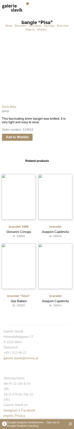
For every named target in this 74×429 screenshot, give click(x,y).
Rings (8, 25)
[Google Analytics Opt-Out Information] (4, 424)
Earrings (49, 25)
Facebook (28, 410)
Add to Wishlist (17, 137)
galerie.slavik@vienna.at (21, 358)
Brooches (63, 25)
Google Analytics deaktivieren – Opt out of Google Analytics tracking (33, 424)
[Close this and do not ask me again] (70, 424)
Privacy (20, 415)
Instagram (10, 410)
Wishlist (42, 29)
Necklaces (35, 25)
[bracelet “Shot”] (19, 266)
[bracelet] (55, 197)
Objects (30, 29)
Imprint (8, 415)
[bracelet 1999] (19, 197)
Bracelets (20, 25)
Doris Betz (9, 106)
